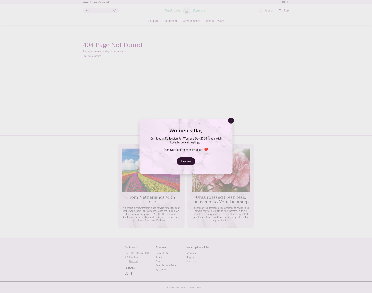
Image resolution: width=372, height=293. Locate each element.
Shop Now (186, 161)
